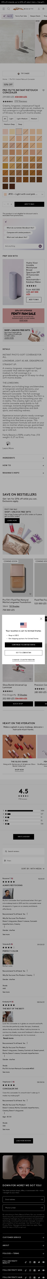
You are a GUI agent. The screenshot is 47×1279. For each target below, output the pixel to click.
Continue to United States (23, 645)
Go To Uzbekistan (23, 652)
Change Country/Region (23, 660)
